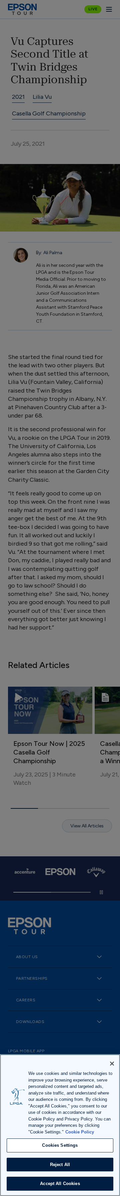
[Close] (112, 1063)
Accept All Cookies (60, 1183)
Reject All (60, 1164)
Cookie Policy (79, 1131)
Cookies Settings (60, 1145)
